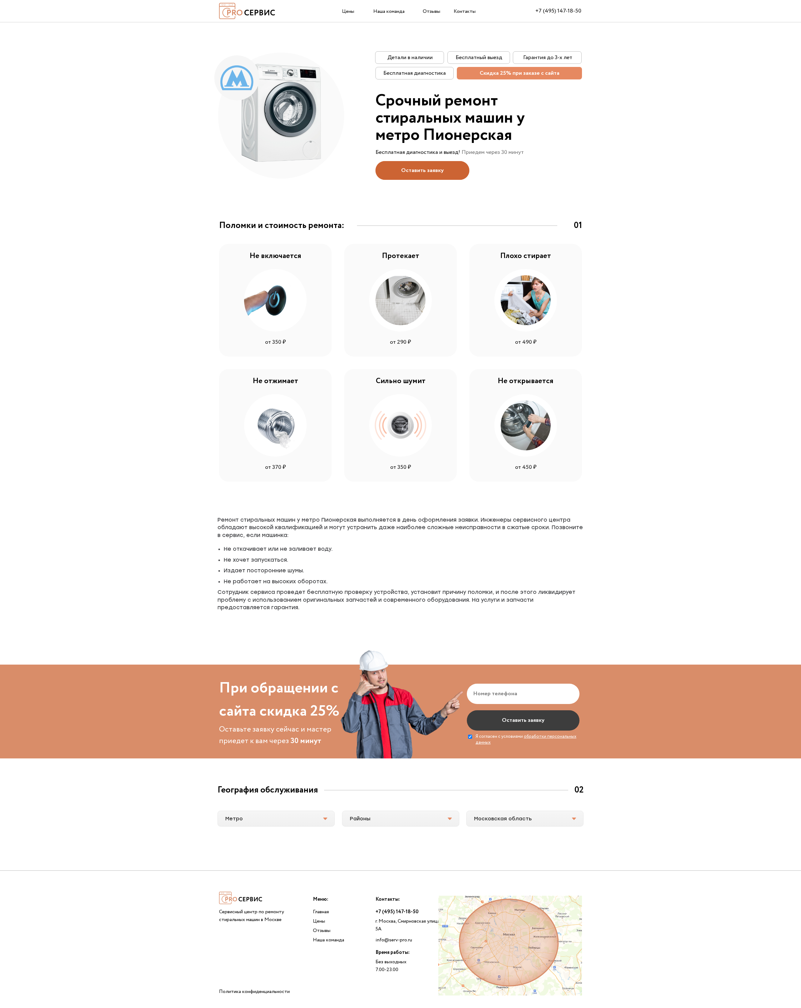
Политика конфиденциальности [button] (254, 991)
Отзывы (431, 11)
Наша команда (389, 11)
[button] (422, 170)
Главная (321, 911)
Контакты (465, 11)
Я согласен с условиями (526, 740)
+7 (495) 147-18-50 (558, 11)
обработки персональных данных (526, 739)
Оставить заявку (523, 720)
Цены (348, 11)
